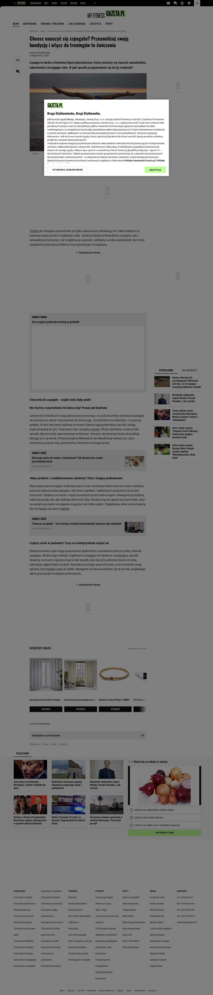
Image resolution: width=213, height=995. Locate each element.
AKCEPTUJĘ (155, 170)
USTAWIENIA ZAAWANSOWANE (67, 169)
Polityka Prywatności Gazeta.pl (139, 160)
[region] (106, 138)
